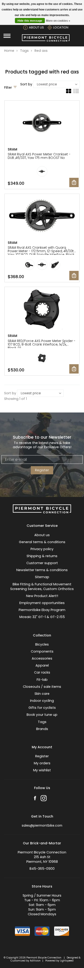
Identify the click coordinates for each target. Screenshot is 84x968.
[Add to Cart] (74, 182)
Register (42, 470)
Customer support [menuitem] (42, 563)
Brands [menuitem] (42, 729)
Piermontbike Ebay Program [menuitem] (42, 610)
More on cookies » (58, 20)
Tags (24, 51)
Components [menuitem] (42, 651)
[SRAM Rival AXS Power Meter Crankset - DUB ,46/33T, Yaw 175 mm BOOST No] (42, 123)
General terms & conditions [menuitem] (42, 542)
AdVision (35, 960)
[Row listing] (76, 93)
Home (9, 51)
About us (36, 27)
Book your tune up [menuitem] (42, 714)
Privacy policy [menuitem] (42, 549)
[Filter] (15, 87)
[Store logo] (46, 40)
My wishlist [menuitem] (42, 770)
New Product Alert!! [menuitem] (42, 596)
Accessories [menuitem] (42, 658)
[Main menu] (7, 36)
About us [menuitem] (42, 535)
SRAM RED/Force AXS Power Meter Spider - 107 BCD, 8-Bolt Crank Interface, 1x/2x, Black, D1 (41, 344)
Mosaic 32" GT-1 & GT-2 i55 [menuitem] (42, 617)
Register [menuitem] (42, 756)
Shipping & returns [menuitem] (42, 556)
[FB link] (35, 798)
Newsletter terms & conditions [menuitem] (42, 570)
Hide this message (30, 20)
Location (60, 27)
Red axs (41, 51)
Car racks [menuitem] (42, 672)
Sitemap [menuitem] (42, 577)
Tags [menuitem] (42, 722)
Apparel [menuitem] (42, 665)
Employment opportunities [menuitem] (42, 603)
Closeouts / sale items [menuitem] (42, 686)
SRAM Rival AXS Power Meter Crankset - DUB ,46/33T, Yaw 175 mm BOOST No (39, 156)
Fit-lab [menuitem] (42, 679)
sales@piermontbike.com (42, 825)
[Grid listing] (68, 93)
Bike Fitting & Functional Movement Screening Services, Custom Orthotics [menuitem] (42, 586)
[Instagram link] (43, 799)
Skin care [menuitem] (42, 693)
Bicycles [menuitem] (42, 644)
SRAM (12, 149)
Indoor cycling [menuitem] (42, 700)
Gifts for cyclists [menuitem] (42, 707)
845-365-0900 (42, 868)
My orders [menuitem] (42, 763)
